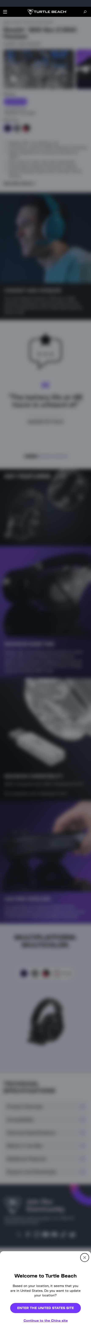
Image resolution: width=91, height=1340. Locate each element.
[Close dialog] (84, 1257)
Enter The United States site (45, 1308)
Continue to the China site (45, 1321)
